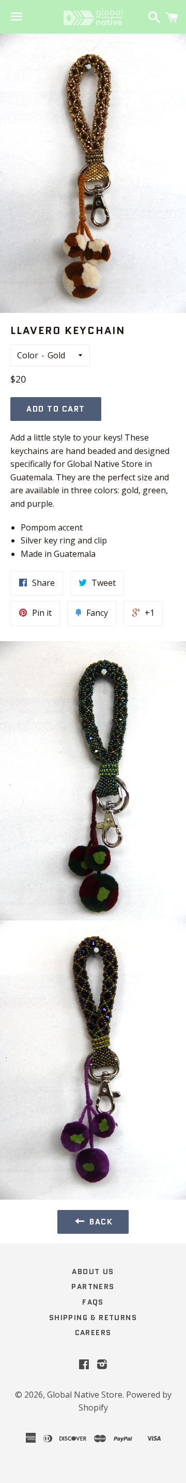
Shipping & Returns (93, 1317)
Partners (92, 1286)
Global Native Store (84, 1394)
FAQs (93, 1302)
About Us (93, 1271)
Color (27, 355)
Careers (93, 1332)
